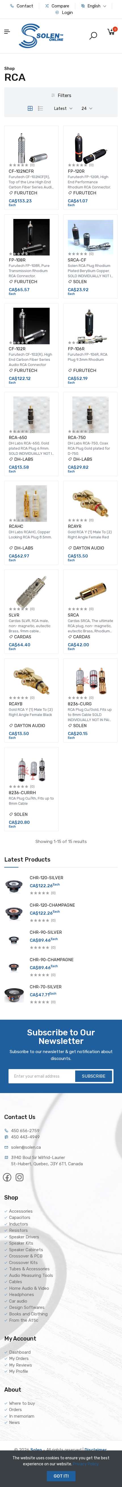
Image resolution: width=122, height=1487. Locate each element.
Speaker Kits (21, 1243)
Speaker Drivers (24, 1236)
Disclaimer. (96, 1449)
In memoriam (21, 1416)
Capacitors (19, 1217)
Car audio (18, 1301)
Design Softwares (27, 1307)
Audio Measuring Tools (31, 1275)
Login (67, 12)
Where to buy (22, 1403)
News (14, 1422)
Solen (36, 1449)
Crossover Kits (23, 1262)
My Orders (19, 1358)
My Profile (18, 1371)
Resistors (18, 1230)
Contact (24, 6)
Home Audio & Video (29, 1288)
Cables (15, 1281)
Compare (60, 6)
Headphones (21, 1294)
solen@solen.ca (26, 1147)
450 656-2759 (25, 1130)
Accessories (21, 1211)
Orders (15, 1409)
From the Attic (23, 1320)
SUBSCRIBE (93, 1076)
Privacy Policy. (86, 1464)
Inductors (18, 1224)
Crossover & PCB (26, 1256)
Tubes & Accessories (29, 1268)
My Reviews (20, 1365)
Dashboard (20, 1352)
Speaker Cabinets (26, 1249)
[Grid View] (30, 108)
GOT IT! (61, 1476)
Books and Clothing (28, 1314)
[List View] (40, 108)
